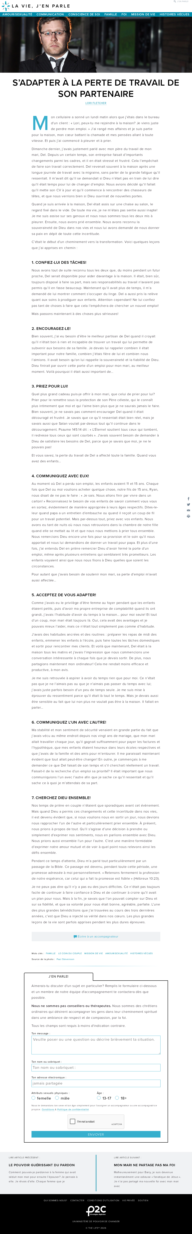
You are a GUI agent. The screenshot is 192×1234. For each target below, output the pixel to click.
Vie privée (128, 1200)
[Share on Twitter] (188, 504)
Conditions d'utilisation (103, 1200)
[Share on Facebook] (188, 498)
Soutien (143, 1200)
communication (50, 14)
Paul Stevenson (65, 959)
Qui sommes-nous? (55, 1200)
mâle (65, 1098)
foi (124, 14)
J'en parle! (58, 976)
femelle (44, 1098)
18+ (124, 1098)
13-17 (107, 1098)
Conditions (48, 1109)
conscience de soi (84, 14)
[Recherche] (174, 1)
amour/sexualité (17, 14)
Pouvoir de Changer (106, 1221)
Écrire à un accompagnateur (97, 936)
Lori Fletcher (96, 103)
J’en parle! (183, 1)
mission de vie (143, 14)
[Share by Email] (188, 510)
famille (110, 14)
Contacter (77, 1200)
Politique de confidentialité (73, 1109)
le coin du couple (70, 953)
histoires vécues (175, 14)
